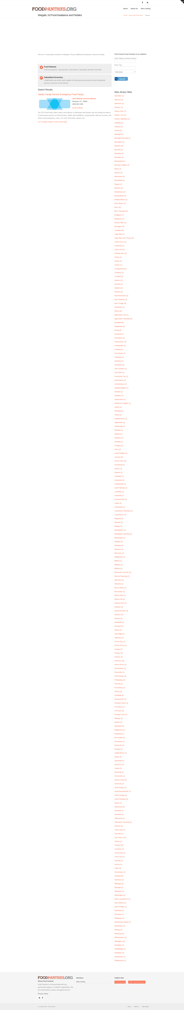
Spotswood (120, 807)
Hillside (118, 434)
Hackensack (120, 380)
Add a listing (145, 9)
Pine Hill (119, 684)
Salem (118, 757)
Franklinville (120, 346)
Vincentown (120, 872)
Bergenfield (120, 161)
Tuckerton (119, 849)
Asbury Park (120, 111)
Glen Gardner (121, 369)
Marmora (119, 549)
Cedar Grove (120, 242)
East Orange (120, 303)
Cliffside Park (121, 253)
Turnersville (120, 853)
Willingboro (120, 941)
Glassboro (119, 365)
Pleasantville (120, 699)
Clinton (118, 261)
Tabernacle (120, 818)
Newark (119, 615)
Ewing (118, 330)
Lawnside (119, 495)
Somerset (119, 784)
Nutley (118, 630)
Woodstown (120, 957)
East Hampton (121, 299)
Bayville (119, 150)
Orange (118, 649)
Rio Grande (120, 738)
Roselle (118, 749)
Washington (120, 895)
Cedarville (119, 246)
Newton (118, 618)
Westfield (119, 910)
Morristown (120, 591)
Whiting (118, 930)
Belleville (119, 153)
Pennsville (119, 672)
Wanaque (119, 884)
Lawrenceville (121, 499)
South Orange (121, 795)
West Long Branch (122, 899)
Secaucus (119, 764)
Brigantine (119, 219)
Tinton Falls (120, 830)
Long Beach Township (124, 511)
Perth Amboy (120, 676)
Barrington (119, 142)
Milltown (119, 565)
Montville (119, 584)
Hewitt (118, 415)
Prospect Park (121, 714)
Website (80, 108)
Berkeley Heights (122, 165)
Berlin (118, 169)
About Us (134, 9)
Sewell (118, 768)
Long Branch (120, 515)
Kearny (118, 469)
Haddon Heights (121, 388)
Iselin (118, 449)
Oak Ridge (120, 634)
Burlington (119, 226)
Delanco (119, 280)
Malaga (118, 526)
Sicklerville (120, 776)
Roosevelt (119, 745)
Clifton (118, 257)
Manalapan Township (123, 534)
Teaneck (119, 826)
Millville (118, 568)
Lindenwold (120, 507)
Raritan (118, 722)
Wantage (119, 887)
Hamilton (119, 395)
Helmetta (119, 411)
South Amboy (121, 787)
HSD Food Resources (137, 982)
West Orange (121, 907)
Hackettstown (121, 384)
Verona (118, 864)
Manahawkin (120, 530)
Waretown (119, 891)
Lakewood (119, 480)
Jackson (119, 457)
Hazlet (118, 407)
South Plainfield (121, 799)
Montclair (119, 580)
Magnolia (119, 518)
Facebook (42, 997)
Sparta (118, 803)
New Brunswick (121, 611)
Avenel (118, 130)
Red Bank (119, 726)
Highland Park (121, 419)
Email (74, 108)
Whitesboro (120, 926)
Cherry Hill (120, 249)
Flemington (120, 338)
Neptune (119, 607)
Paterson (119, 661)
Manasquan (120, 538)
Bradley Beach (121, 200)
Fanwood (119, 334)
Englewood (120, 326)
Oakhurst (119, 638)
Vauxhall (119, 860)
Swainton (119, 814)
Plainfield (119, 695)
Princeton (119, 711)
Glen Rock (120, 372)
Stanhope (119, 811)
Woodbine (119, 945)
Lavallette (119, 492)
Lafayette (119, 476)
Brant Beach (120, 203)
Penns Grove (120, 664)
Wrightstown (120, 960)
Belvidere (119, 157)
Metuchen (119, 553)
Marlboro (119, 545)
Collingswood (121, 269)
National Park (121, 603)
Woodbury (119, 953)
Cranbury (119, 273)
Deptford (119, 288)
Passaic (119, 657)
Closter (118, 265)
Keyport (119, 472)
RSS (39, 997)
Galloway (119, 357)
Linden (118, 503)
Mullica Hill (120, 599)
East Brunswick (121, 296)
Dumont (119, 292)
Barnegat (119, 134)
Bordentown (120, 192)
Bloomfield (119, 180)
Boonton (119, 188)
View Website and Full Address (84, 99)
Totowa (118, 841)
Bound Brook (120, 196)
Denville (119, 284)
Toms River (120, 837)
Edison (118, 311)
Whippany (119, 918)
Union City (119, 857)
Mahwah (119, 522)
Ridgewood (120, 730)
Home (125, 9)
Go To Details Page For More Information (52, 122)
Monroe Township (122, 576)
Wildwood (119, 933)
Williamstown (121, 937)
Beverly (118, 173)
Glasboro (119, 361)
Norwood (119, 626)
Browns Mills (120, 223)
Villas (118, 868)
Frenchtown (120, 353)
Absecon (119, 100)
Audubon (119, 123)
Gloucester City (121, 376)
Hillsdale (119, 430)
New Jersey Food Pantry (136, 15)
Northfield (119, 622)
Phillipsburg (120, 680)
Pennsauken (120, 668)
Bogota (118, 184)
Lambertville (120, 484)
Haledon (119, 392)
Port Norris (120, 707)
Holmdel (119, 442)
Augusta (119, 126)
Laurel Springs (121, 488)
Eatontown (119, 307)
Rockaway (119, 741)
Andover (119, 107)
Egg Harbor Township (123, 319)
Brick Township (121, 211)
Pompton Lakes (121, 703)
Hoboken (119, 438)
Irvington (119, 445)
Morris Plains (121, 588)
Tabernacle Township (123, 822)
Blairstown (119, 176)
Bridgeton (119, 215)
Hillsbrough (120, 426)
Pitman (118, 691)
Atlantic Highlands (122, 119)
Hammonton (120, 399)
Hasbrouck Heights (123, 403)
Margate (119, 542)
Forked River (120, 342)
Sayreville (119, 761)
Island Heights (121, 453)
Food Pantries (54, 10)
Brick (118, 207)
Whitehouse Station (123, 922)
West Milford (120, 903)
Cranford (119, 276)
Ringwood (119, 734)
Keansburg (120, 465)
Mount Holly (120, 595)
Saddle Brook (121, 753)
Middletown (120, 557)
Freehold (119, 349)
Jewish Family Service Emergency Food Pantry (61, 94)
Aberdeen (119, 96)
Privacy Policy (43, 994)
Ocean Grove (121, 645)
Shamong (119, 772)
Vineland (119, 876)
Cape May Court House (124, 238)
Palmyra (119, 653)
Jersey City (120, 461)
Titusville (119, 834)
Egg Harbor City (122, 315)
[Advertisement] (92, 33)
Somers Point (121, 780)
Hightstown (120, 422)
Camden (119, 230)
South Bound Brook (123, 791)
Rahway (119, 718)
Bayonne (119, 146)
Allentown (119, 103)
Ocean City (120, 641)
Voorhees (119, 880)
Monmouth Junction (123, 572)
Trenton (119, 845)
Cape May (119, 234)
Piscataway (120, 688)
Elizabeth (119, 322)
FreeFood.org (120, 982)
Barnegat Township (123, 138)
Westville (119, 914)
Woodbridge (120, 949)
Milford (118, 561)
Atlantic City (120, 115)
